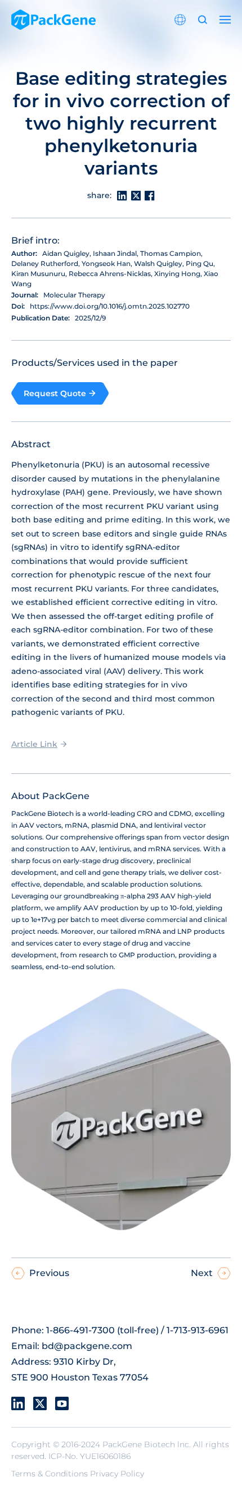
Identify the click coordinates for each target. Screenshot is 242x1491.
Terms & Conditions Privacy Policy (77, 1474)
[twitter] (40, 1403)
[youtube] (62, 1403)
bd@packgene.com (87, 1346)
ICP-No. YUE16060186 (89, 1456)
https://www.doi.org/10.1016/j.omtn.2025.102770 (110, 306)
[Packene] (53, 20)
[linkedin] (18, 1403)
